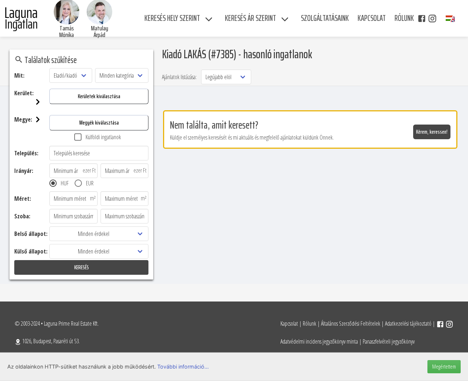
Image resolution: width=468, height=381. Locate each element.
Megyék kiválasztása (99, 122)
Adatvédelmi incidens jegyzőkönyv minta (319, 341)
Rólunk (309, 323)
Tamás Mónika (66, 31)
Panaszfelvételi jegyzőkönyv (389, 341)
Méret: (22, 199)
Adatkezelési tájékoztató (408, 323)
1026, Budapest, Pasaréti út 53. (50, 341)
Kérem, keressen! (432, 131)
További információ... (183, 366)
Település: (26, 153)
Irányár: (23, 171)
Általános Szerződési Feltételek (350, 323)
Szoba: (22, 216)
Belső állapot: (31, 234)
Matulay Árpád (99, 31)
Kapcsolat (289, 323)
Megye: (23, 119)
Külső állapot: (31, 251)
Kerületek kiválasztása (99, 96)
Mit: (19, 75)
